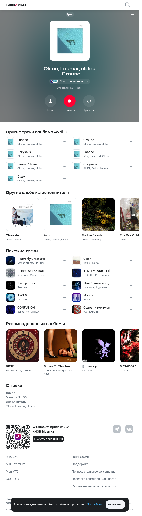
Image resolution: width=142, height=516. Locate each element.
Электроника (65, 88)
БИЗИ (10, 366)
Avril (47, 235)
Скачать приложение (48, 439)
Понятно (115, 504)
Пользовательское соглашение (93, 471)
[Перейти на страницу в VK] (129, 429)
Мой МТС (12, 471)
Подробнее (95, 504)
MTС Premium (15, 464)
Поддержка (80, 464)
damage (91, 366)
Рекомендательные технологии (94, 486)
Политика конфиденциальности (94, 479)
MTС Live (12, 457)
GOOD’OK (12, 479)
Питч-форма (81, 457)
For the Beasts (92, 235)
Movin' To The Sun (57, 366)
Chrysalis (12, 235)
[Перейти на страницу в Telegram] (117, 429)
